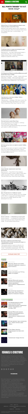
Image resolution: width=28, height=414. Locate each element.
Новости (12, 409)
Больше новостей (14, 254)
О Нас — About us (14, 404)
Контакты (18, 409)
